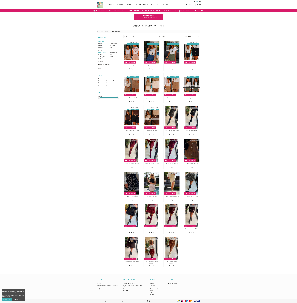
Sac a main (112, 54)
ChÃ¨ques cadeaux (142, 4)
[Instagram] (200, 4)
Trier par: (185, 36)
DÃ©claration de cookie (130, 287)
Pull (99, 49)
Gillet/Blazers (101, 56)
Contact (165, 4)
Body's (111, 47)
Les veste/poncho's (113, 51)
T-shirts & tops (102, 51)
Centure (111, 49)
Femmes (119, 4)
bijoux (100, 43)
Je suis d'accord (7, 299)
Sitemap (125, 290)
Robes (100, 54)
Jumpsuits (101, 58)
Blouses (100, 45)
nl (194, 1)
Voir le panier (173, 283)
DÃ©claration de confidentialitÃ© (132, 285)
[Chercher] (193, 4)
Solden (129, 4)
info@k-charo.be (101, 289)
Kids (152, 4)
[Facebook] (197, 4)
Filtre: (160, 36)
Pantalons (100, 47)
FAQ (158, 4)
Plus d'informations (17, 299)
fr (197, 1)
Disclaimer (126, 289)
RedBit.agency (111, 301)
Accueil (111, 4)
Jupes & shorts (116, 31)
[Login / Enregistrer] (190, 4)
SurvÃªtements (113, 43)
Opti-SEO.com (125, 301)
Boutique (100, 31)
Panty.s (111, 56)
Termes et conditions (129, 283)
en (200, 1)
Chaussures (112, 45)
